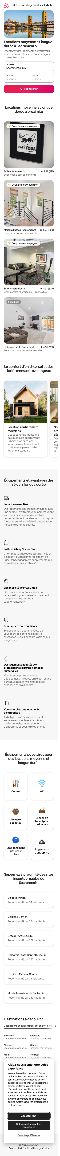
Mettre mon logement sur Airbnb (32, 5)
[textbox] (16, 79)
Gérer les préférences (29, 1135)
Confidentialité (16, 1148)
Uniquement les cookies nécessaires (28, 1125)
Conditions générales (38, 1148)
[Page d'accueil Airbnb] (6, 5)
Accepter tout (28, 1115)
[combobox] (28, 68)
